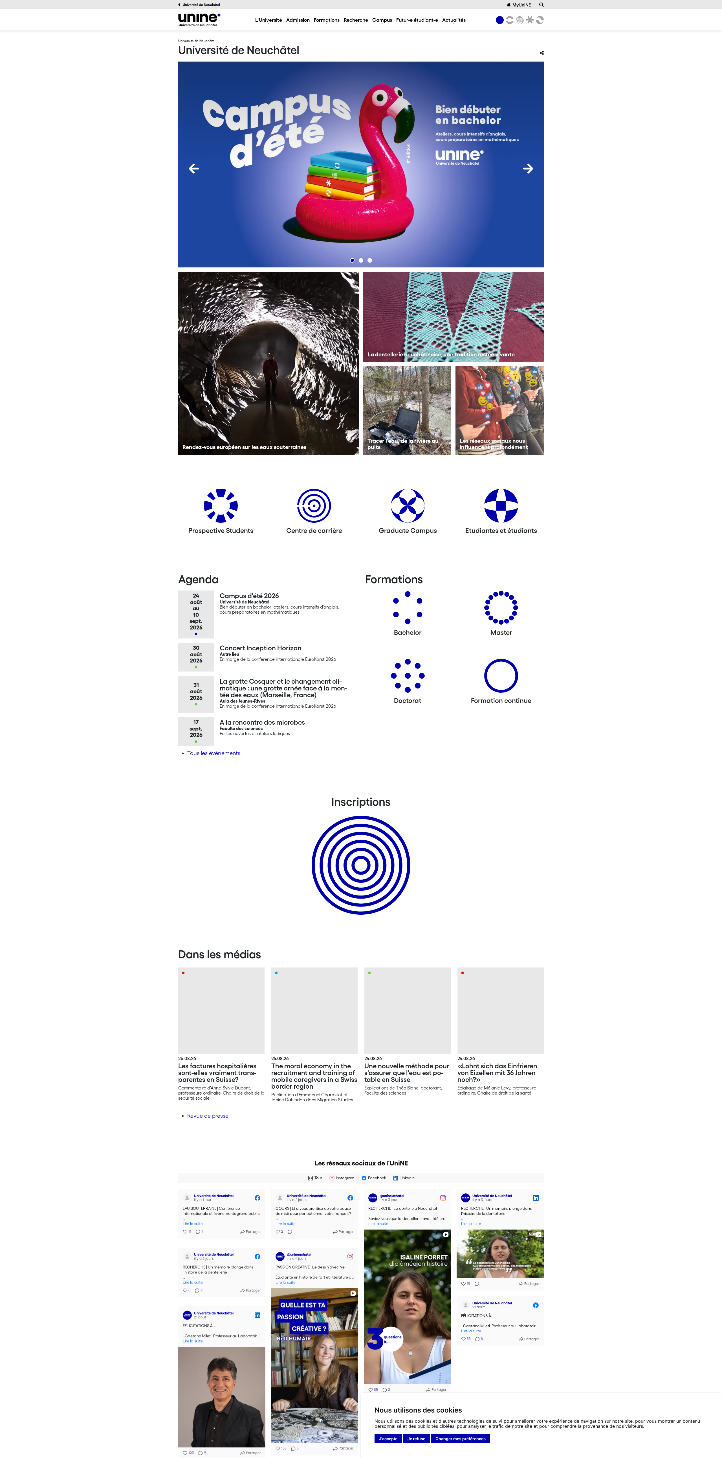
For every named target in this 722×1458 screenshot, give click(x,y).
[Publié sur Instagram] (443, 1198)
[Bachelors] (408, 609)
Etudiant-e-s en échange (359, 855)
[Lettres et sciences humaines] (509, 20)
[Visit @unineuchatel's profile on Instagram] (372, 1197)
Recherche (356, 20)
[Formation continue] (501, 678)
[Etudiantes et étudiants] (501, 508)
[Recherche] (541, 4)
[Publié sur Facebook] (257, 1198)
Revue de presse (207, 1116)
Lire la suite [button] (193, 1224)
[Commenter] (288, 1232)
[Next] (528, 168)
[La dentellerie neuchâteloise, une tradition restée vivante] (453, 317)
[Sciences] (519, 20)
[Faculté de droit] (529, 20)
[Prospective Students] (221, 508)
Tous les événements (213, 753)
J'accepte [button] (388, 1438)
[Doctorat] (408, 678)
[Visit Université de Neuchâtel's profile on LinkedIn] (465, 1197)
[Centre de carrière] (314, 508)
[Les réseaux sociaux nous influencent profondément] (499, 410)
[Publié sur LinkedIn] (535, 1198)
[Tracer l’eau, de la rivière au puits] (407, 410)
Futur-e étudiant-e (417, 20)
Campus (382, 20)
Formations (327, 20)
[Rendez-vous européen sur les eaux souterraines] (268, 363)
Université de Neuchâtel (201, 4)
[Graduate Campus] (408, 508)
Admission (298, 20)
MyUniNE (521, 4)
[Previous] (193, 168)
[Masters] (501, 609)
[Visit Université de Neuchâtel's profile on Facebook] (187, 1197)
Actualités (454, 20)
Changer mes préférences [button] (460, 1438)
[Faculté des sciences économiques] (539, 20)
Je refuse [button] (416, 1438)
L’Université (268, 20)
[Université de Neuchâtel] (199, 20)
